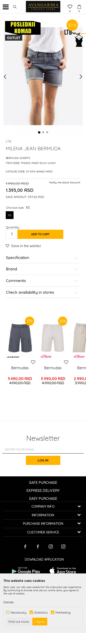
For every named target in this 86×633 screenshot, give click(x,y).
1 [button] (39, 132)
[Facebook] (25, 546)
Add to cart (40, 234)
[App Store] (63, 570)
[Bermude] (53, 338)
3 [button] (47, 132)
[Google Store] (25, 570)
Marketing (62, 612)
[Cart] (79, 2)
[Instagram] (50, 546)
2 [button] (43, 132)
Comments (16, 281)
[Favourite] (70, 7)
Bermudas (20, 368)
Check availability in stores (30, 292)
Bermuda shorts (18, 158)
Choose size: (18, 207)
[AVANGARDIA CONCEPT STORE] (43, 7)
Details (8, 602)
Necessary (18, 612)
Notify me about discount (64, 182)
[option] (43, 76)
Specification (17, 258)
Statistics (41, 612)
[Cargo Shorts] (20, 338)
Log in (43, 460)
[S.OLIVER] (46, 356)
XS (9, 215)
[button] (15, 7)
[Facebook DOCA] (38, 546)
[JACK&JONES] (13, 357)
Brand (11, 269)
